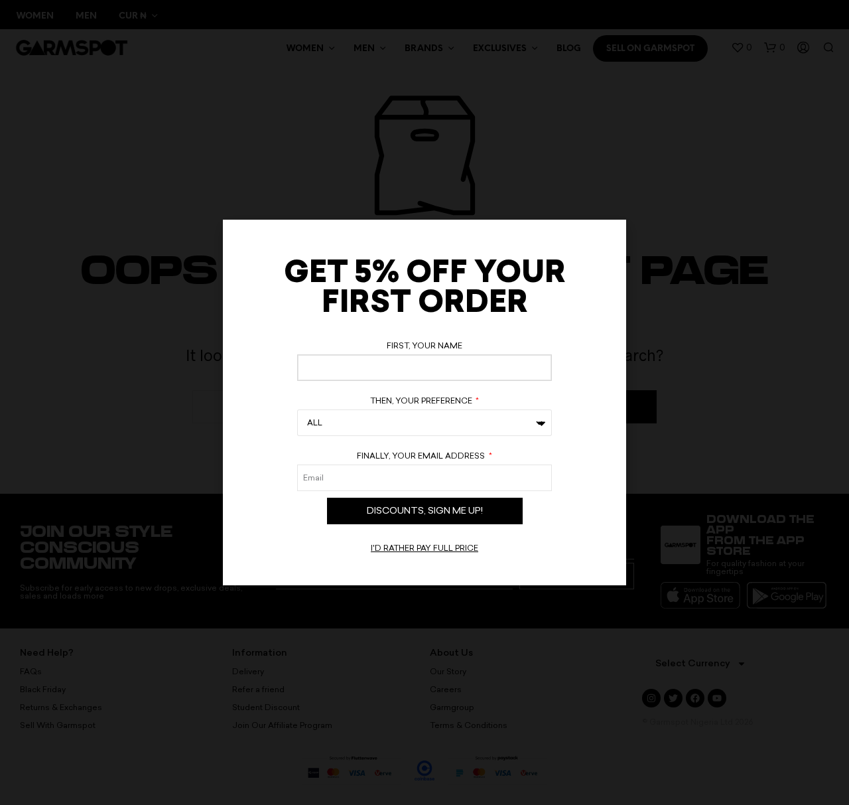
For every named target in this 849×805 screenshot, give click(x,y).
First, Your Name (424, 345)
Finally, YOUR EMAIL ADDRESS (422, 456)
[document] (424, 402)
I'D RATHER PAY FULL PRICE (424, 548)
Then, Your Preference (422, 400)
